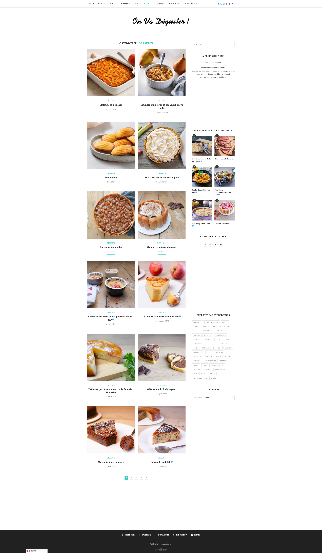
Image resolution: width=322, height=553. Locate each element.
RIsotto (214, 365)
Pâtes (205, 365)
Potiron (223, 361)
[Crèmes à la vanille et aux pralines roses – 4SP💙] (111, 284)
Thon (203, 374)
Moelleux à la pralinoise (111, 462)
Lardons (228, 348)
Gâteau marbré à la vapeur (162, 389)
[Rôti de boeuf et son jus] (224, 146)
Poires (218, 356)
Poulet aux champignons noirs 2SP (222, 192)
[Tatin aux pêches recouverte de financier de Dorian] (111, 357)
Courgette (211, 343)
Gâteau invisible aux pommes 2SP (161, 316)
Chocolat (197, 339)
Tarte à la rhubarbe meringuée (162, 177)
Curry (195, 348)
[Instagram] (224, 3)
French (33, 551)
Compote (228, 339)
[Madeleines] (111, 145)
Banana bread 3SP (161, 462)
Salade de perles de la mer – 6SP (201, 160)
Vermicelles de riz (200, 378)
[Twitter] (221, 3)
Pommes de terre (210, 361)
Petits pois (197, 356)
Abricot (196, 322)
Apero (100, 4)
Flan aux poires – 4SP (201, 224)
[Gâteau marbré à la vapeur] (162, 357)
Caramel (196, 335)
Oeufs (209, 352)
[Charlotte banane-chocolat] (162, 215)
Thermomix (174, 4)
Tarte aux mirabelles (110, 247)
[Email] (229, 3)
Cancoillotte (221, 330)
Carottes (207, 335)
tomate (212, 374)
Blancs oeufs (207, 330)
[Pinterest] (226, 3)
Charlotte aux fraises (223, 224)
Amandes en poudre (211, 322)
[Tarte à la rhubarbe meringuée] (162, 145)
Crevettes (223, 343)
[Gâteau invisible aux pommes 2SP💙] (162, 284)
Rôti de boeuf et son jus (224, 159)
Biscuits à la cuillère (221, 326)
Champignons (220, 335)
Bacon (195, 326)
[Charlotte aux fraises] (224, 210)
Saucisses (196, 369)
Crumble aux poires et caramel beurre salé (161, 106)
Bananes (206, 326)
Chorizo (208, 339)
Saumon (208, 369)
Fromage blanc (208, 348)
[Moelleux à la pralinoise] (111, 429)
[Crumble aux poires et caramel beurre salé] (162, 72)
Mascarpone (198, 352)
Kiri (219, 348)
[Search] (233, 3)
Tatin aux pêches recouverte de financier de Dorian (111, 391)
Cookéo (160, 4)
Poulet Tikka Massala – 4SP (201, 191)
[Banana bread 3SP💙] (162, 429)
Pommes (196, 361)
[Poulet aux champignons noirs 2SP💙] (224, 177)
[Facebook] (218, 3)
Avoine (224, 322)
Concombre (198, 343)
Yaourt (214, 378)
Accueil (90, 4)
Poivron (228, 356)
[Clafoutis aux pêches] (111, 72)
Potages (124, 4)
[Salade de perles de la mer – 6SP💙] (202, 146)
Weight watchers (191, 4)
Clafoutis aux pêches (111, 104)
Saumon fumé (220, 369)
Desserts (147, 4)
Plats (135, 4)
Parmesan (219, 352)
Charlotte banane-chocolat (162, 247)
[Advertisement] (213, 103)
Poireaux (208, 356)
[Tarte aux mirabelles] (111, 215)
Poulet (196, 365)
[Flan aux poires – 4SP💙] (202, 210)
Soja (195, 374)
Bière (195, 330)
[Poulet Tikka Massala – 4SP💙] (202, 177)
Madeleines (111, 177)
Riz (222, 365)
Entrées (112, 4)
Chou (218, 339)
